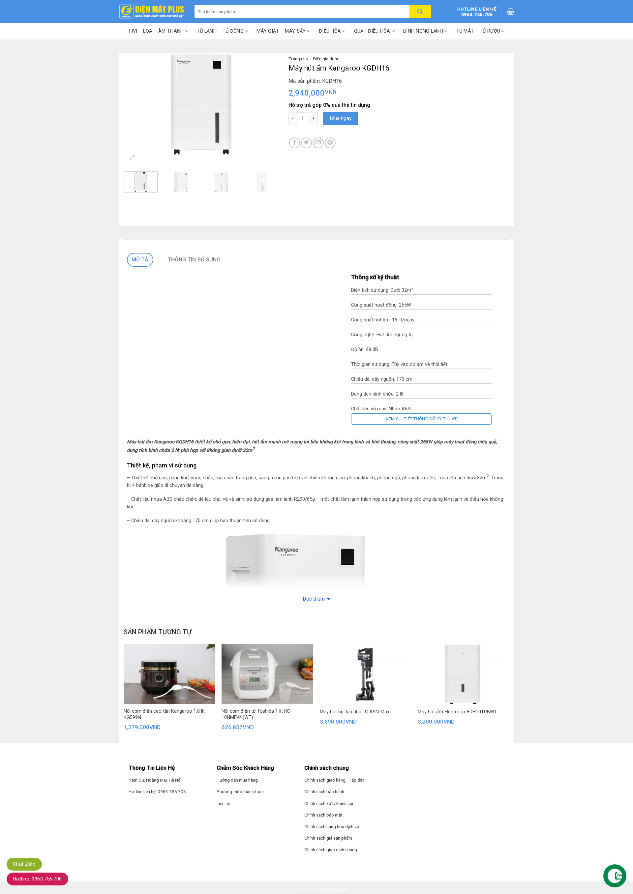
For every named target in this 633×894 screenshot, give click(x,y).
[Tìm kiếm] (420, 11)
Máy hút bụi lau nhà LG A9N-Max (354, 712)
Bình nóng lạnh (423, 31)
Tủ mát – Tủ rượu (478, 31)
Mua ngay (340, 118)
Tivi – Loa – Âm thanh (156, 31)
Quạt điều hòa (372, 31)
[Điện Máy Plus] (152, 11)
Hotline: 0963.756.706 (37, 879)
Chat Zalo (24, 864)
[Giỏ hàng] (510, 11)
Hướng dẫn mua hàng (237, 780)
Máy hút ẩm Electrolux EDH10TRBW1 (457, 712)
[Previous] (135, 104)
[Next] (267, 104)
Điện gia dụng (326, 58)
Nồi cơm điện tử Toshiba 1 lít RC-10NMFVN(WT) (257, 714)
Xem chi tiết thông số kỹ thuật (421, 418)
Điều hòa (330, 31)
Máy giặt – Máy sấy (281, 31)
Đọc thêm (314, 599)
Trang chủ (298, 58)
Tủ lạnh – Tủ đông (220, 31)
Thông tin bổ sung (194, 259)
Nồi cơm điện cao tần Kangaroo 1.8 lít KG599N (164, 714)
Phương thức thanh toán (240, 791)
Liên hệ (223, 803)
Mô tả (140, 259)
